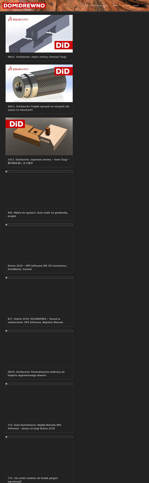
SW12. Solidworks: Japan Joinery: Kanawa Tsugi (37, 56)
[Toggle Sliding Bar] (141, 5)
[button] (144, 5)
